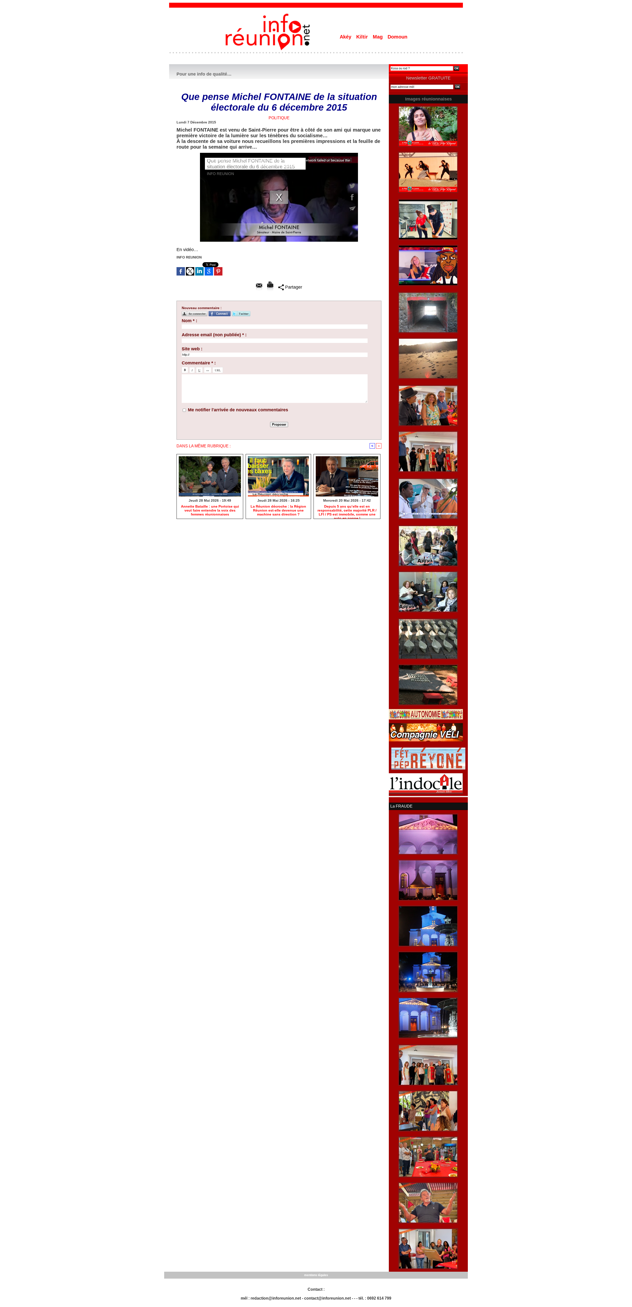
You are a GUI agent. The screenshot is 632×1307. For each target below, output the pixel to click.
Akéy (346, 37)
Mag (378, 37)
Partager (293, 287)
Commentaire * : (199, 362)
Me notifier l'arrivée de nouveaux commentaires (238, 409)
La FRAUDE (401, 806)
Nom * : (189, 320)
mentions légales (316, 1275)
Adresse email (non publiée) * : (214, 334)
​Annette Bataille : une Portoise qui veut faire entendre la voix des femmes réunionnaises (210, 510)
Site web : (192, 348)
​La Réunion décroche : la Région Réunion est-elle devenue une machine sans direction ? (278, 510)
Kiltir (362, 37)
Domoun (397, 37)
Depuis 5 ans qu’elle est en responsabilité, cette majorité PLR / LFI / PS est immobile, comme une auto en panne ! (346, 510)
